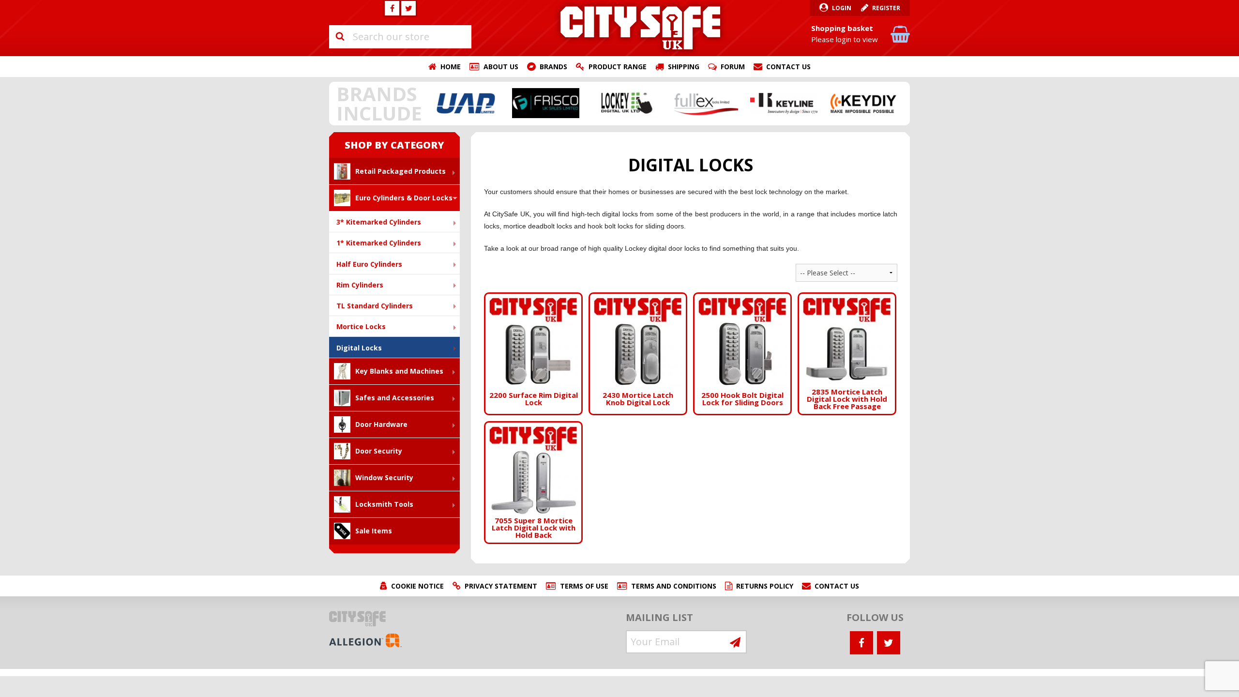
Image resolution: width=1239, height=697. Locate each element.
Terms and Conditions (673, 586)
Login (841, 8)
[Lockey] (625, 103)
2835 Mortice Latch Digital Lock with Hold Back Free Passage (847, 399)
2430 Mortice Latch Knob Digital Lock (638, 398)
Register (886, 8)
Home (450, 66)
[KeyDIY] (863, 103)
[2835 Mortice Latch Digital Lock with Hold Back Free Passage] (847, 341)
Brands (553, 66)
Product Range (618, 66)
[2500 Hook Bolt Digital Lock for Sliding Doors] (742, 341)
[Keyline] (784, 103)
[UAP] (466, 103)
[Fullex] (705, 103)
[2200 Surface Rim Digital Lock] (533, 341)
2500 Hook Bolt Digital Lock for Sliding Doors (742, 398)
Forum (733, 66)
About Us (501, 66)
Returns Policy (764, 586)
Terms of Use (584, 586)
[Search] (339, 36)
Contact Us (788, 66)
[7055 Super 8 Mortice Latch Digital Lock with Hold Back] (533, 470)
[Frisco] (546, 103)
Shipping (683, 66)
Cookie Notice (417, 586)
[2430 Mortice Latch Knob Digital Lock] (638, 341)
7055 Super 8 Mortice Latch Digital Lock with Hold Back (533, 527)
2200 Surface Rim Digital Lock (533, 398)
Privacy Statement (501, 586)
